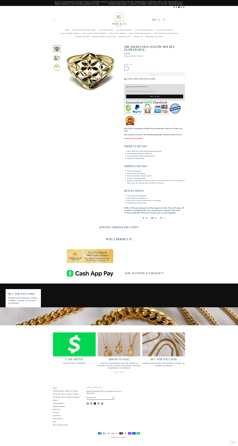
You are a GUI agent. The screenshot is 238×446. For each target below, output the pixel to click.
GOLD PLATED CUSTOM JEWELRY (94, 33)
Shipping (126, 56)
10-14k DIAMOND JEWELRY (70, 33)
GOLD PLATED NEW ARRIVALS (140, 33)
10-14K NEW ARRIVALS (164, 30)
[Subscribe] (113, 397)
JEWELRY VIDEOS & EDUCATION (104, 37)
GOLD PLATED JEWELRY (117, 33)
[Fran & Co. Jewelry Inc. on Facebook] (91, 403)
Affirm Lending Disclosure (60, 425)
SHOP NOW (119, 372)
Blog (54, 422)
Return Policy (56, 409)
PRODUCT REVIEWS (83, 37)
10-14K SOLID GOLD (105, 30)
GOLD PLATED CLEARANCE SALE (166, 33)
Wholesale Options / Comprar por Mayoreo (65, 391)
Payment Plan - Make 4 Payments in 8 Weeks (65, 394)
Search (55, 388)
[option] (119, 3)
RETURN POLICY (124, 37)
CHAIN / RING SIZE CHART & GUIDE (141, 78)
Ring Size (128, 64)
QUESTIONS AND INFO (154, 37)
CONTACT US (138, 37)
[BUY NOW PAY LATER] (163, 344)
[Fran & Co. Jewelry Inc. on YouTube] (95, 403)
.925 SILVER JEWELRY (124, 30)
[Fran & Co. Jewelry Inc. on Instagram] (88, 403)
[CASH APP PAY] (74, 344)
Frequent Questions (58, 403)
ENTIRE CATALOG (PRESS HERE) (84, 30)
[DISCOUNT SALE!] (119, 344)
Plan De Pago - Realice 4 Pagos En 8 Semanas (66, 397)
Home (67, 30)
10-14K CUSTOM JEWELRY (144, 30)
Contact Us (56, 412)
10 (153, 68)
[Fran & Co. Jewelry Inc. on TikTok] (102, 403)
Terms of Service (57, 419)
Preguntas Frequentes (59, 406)
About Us (55, 400)
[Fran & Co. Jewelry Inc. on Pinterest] (98, 403)
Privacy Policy (57, 415)
